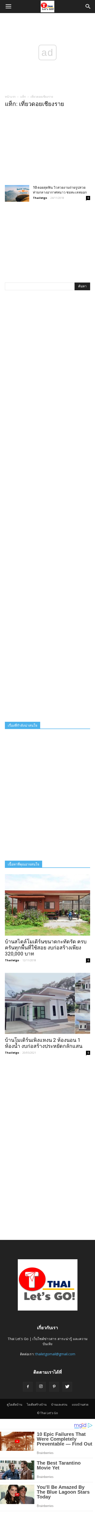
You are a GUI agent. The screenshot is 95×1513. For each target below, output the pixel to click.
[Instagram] (41, 1387)
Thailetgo (40, 198)
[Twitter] (67, 1387)
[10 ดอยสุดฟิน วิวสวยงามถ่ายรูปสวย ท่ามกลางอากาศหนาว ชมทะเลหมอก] (17, 193)
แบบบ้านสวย (80, 1404)
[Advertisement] (47, 147)
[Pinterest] (54, 1387)
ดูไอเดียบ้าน (14, 1404)
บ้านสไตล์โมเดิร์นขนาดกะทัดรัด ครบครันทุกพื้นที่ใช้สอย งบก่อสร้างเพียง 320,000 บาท (45, 948)
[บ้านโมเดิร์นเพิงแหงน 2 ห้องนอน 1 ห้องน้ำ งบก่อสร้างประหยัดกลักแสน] (47, 1003)
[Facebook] (28, 1387)
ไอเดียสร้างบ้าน (37, 1404)
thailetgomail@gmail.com (55, 1354)
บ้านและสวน (59, 1404)
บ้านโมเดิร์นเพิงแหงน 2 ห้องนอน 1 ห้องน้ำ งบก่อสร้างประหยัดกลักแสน (43, 1043)
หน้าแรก (10, 97)
